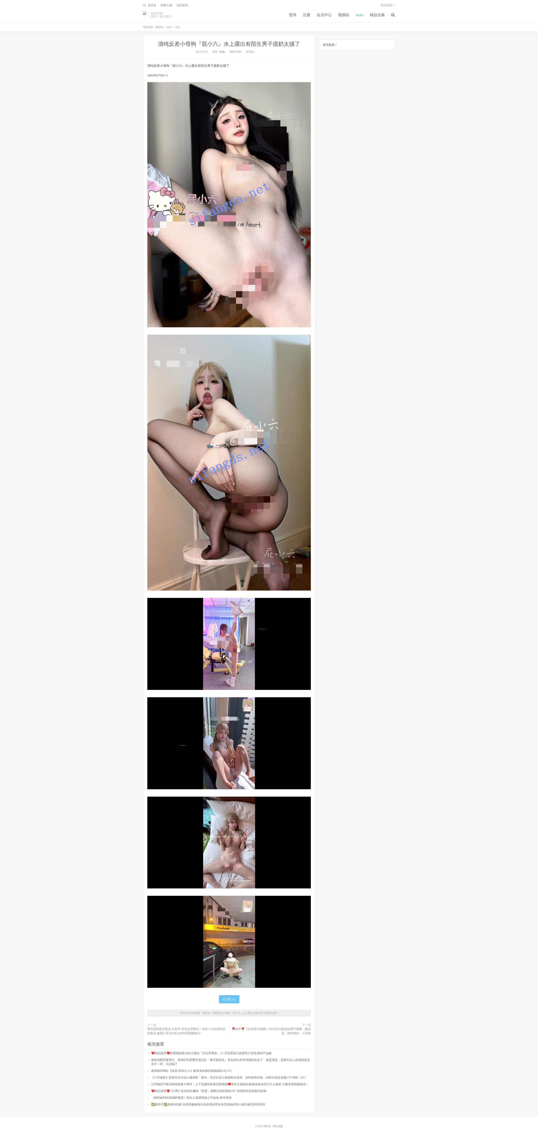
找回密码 (182, 5)
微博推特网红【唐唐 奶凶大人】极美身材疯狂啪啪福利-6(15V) (191, 1070)
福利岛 (144, 15)
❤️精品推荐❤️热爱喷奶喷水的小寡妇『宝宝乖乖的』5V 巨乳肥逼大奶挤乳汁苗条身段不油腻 (211, 1053)
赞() (231, 999)
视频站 (343, 15)
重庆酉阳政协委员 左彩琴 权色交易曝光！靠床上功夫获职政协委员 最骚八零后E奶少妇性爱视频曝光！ (186, 1031)
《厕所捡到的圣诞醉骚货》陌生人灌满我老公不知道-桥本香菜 (191, 1097)
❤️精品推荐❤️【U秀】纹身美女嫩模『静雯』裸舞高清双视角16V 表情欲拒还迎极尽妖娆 (208, 1091)
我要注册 (166, 5)
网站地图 (278, 1126)
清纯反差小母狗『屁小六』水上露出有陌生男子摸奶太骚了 (229, 44)
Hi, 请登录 (149, 5)
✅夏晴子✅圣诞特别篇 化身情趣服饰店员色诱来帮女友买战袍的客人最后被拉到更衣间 (208, 1104)
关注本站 (387, 5)
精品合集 (377, 15)
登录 (293, 15)
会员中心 (324, 15)
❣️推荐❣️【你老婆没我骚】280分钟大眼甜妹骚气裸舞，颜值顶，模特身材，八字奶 (271, 1031)
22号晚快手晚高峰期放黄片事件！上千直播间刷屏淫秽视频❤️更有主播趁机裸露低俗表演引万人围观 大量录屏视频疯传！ (230, 1084)
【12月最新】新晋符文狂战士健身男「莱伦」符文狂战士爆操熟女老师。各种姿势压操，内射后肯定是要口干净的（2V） (229, 1077)
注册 (306, 15)
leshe (360, 15)
